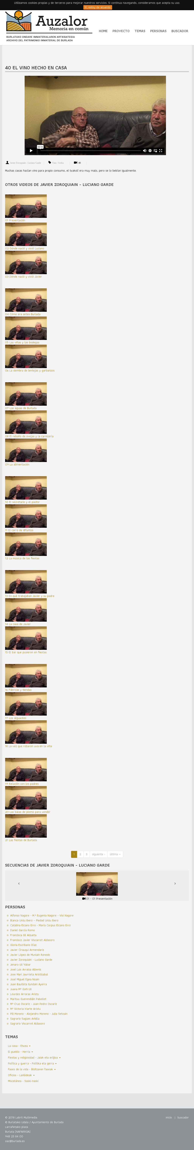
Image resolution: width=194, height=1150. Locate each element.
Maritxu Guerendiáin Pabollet (28, 999)
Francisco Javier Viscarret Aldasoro (32, 940)
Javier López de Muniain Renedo (30, 954)
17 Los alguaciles (15, 718)
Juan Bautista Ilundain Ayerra (28, 984)
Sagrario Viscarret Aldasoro (27, 1023)
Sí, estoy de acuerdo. (97, 7)
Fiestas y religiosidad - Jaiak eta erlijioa (33, 1057)
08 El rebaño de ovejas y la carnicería (29, 436)
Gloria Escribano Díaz (23, 945)
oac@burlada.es (15, 1141)
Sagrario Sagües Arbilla (24, 1018)
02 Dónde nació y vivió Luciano (24, 248)
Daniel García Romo (22, 930)
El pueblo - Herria (19, 1051)
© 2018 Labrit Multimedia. (21, 1117)
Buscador (179, 31)
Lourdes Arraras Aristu (24, 994)
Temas (140, 31)
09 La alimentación (17, 464)
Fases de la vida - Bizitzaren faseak (31, 1069)
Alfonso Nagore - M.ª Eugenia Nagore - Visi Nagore (42, 915)
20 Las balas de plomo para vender (27, 811)
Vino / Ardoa (58, 163)
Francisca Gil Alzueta (23, 935)
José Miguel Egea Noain (24, 979)
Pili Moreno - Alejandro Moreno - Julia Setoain (38, 1013)
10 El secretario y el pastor (22, 502)
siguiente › (98, 854)
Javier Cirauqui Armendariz (27, 949)
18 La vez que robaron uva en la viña (28, 746)
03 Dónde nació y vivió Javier (23, 276)
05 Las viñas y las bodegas (22, 342)
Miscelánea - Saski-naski (23, 1081)
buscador (183, 1117)
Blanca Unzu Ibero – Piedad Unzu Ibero (34, 920)
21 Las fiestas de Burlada (21, 840)
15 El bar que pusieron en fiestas (26, 652)
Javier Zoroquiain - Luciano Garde (25, 163)
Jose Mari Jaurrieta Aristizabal (29, 974)
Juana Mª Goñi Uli (21, 989)
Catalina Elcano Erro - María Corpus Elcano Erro (40, 925)
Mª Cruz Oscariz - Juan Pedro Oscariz (33, 1003)
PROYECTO (121, 31)
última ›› (115, 854)
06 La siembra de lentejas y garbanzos (30, 370)
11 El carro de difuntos (19, 530)
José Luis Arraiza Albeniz (25, 969)
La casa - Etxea (18, 1045)
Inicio (169, 1117)
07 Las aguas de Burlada (21, 408)
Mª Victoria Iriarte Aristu (25, 1008)
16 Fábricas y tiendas (18, 689)
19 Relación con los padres (22, 783)
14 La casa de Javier (18, 624)
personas (158, 31)
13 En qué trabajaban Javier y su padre (29, 596)
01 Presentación (15, 220)
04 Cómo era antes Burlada (22, 314)
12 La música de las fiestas (22, 558)
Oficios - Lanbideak (20, 1075)
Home (103, 31)
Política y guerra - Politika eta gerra (31, 1063)
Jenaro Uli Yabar (20, 964)
